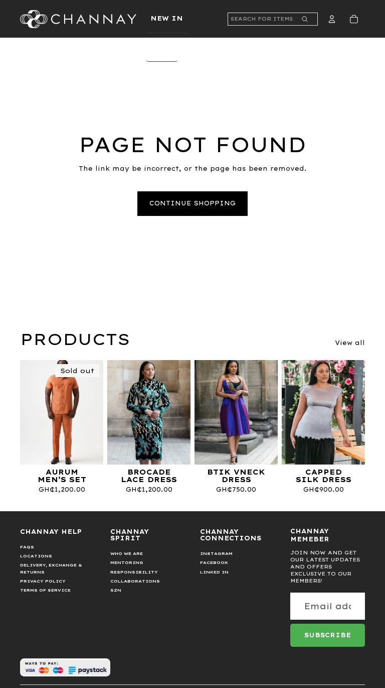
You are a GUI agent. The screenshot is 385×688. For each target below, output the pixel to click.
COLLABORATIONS (135, 581)
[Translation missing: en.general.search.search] (305, 19)
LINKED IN (214, 572)
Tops (165, 202)
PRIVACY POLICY (43, 581)
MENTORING (126, 562)
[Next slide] (95, 412)
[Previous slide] (28, 412)
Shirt (167, 140)
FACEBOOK (214, 562)
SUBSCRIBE (327, 635)
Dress (168, 258)
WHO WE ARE (126, 553)
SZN (115, 590)
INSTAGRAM (216, 553)
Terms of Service (45, 590)
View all (350, 343)
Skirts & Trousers (196, 230)
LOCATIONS (36, 555)
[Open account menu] (332, 19)
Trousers (176, 112)
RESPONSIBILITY (134, 572)
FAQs (27, 546)
